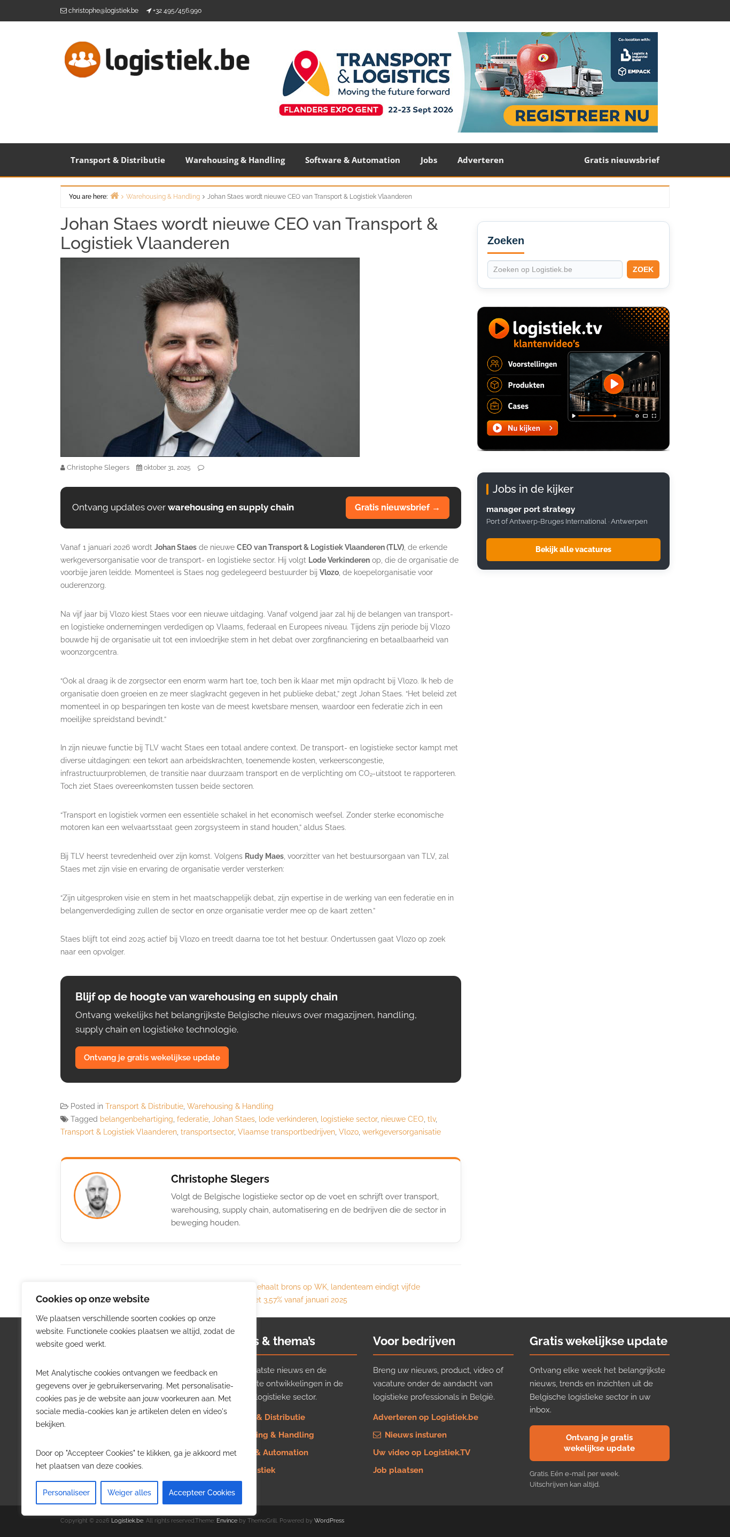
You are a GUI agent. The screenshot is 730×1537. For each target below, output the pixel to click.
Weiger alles (129, 1492)
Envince (226, 1520)
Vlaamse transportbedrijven (286, 1132)
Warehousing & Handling (235, 159)
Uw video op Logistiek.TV (421, 1452)
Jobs (429, 159)
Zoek (643, 269)
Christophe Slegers (220, 1179)
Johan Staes (233, 1119)
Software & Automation (352, 159)
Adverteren (480, 159)
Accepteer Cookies (202, 1492)
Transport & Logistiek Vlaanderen (118, 1132)
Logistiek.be (127, 1520)
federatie (192, 1119)
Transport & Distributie (118, 159)
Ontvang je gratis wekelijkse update (152, 1057)
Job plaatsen (398, 1470)
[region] (139, 1399)
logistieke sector (349, 1119)
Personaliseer (66, 1492)
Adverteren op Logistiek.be (425, 1417)
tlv (432, 1119)
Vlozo (349, 1132)
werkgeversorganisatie (401, 1132)
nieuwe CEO (402, 1119)
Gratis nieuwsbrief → (397, 507)
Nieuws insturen (415, 1435)
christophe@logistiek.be (103, 10)
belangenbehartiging (136, 1119)
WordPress (329, 1520)
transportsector (207, 1132)
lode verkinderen (288, 1119)
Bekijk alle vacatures (573, 549)
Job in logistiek (246, 1470)
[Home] (114, 195)
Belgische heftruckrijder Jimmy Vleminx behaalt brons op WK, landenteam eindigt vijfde (265, 1287)
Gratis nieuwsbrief (621, 159)
